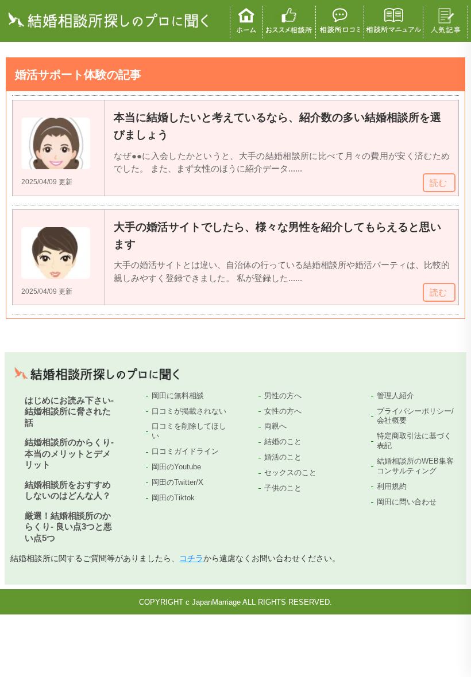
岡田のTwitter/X (177, 482)
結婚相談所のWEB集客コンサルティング (415, 466)
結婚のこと (283, 441)
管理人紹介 (395, 395)
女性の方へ (283, 411)
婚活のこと (283, 457)
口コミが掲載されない (189, 411)
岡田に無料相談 (178, 395)
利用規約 (392, 486)
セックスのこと (290, 472)
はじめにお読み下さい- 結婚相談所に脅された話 (69, 411)
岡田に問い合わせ (407, 501)
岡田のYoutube (176, 466)
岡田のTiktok (173, 497)
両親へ (275, 426)
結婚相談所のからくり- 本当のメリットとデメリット (69, 453)
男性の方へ (283, 395)
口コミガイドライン (185, 451)
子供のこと (283, 488)
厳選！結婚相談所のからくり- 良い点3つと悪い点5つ (68, 527)
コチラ (191, 558)
